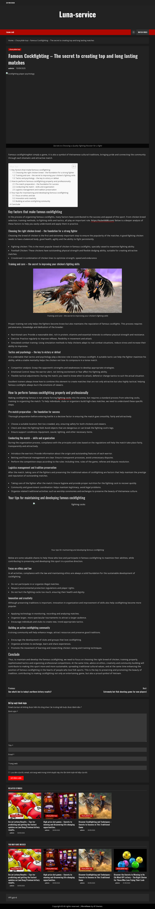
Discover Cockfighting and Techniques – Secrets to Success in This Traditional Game (95, 824)
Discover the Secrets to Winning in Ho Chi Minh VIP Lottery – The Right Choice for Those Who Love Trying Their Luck (130, 877)
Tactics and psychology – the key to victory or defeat (37, 178)
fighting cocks (64, 397)
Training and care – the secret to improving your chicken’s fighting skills (45, 175)
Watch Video (142, 32)
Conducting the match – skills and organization (35, 187)
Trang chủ (10, 32)
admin (11, 68)
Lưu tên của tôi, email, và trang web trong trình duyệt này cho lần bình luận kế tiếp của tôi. (49, 772)
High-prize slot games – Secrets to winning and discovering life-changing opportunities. (59, 824)
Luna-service (77, 14)
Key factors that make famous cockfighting (30, 169)
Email (11, 754)
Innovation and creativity (26, 198)
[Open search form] (128, 32)
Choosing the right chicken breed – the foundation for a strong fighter (45, 172)
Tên (10, 745)
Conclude (15, 204)
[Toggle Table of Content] (72, 166)
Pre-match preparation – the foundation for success (37, 184)
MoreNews (86, 906)
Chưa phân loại (14, 49)
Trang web (13, 763)
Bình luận (13, 711)
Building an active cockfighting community (33, 201)
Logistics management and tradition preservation (36, 190)
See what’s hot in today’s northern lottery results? (30, 690)
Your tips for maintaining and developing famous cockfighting (39, 192)
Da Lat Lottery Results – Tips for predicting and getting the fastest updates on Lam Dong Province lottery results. (23, 825)
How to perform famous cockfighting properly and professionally (41, 181)
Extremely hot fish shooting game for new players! (125, 690)
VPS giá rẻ (12, 897)
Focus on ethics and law (25, 195)
